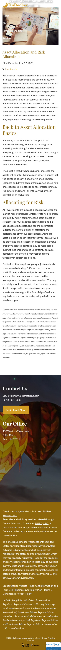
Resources (8, 45)
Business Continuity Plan (28, 589)
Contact (7, 53)
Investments (11, 69)
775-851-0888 (13, 399)
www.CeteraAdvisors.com (19, 577)
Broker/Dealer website (15, 585)
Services (7, 38)
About (6, 23)
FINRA (38, 523)
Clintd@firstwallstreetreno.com (22, 395)
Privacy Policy (23, 593)
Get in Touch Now (15, 409)
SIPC (45, 523)
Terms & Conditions (13, 30)
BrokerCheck (10, 515)
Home (6, 15)
